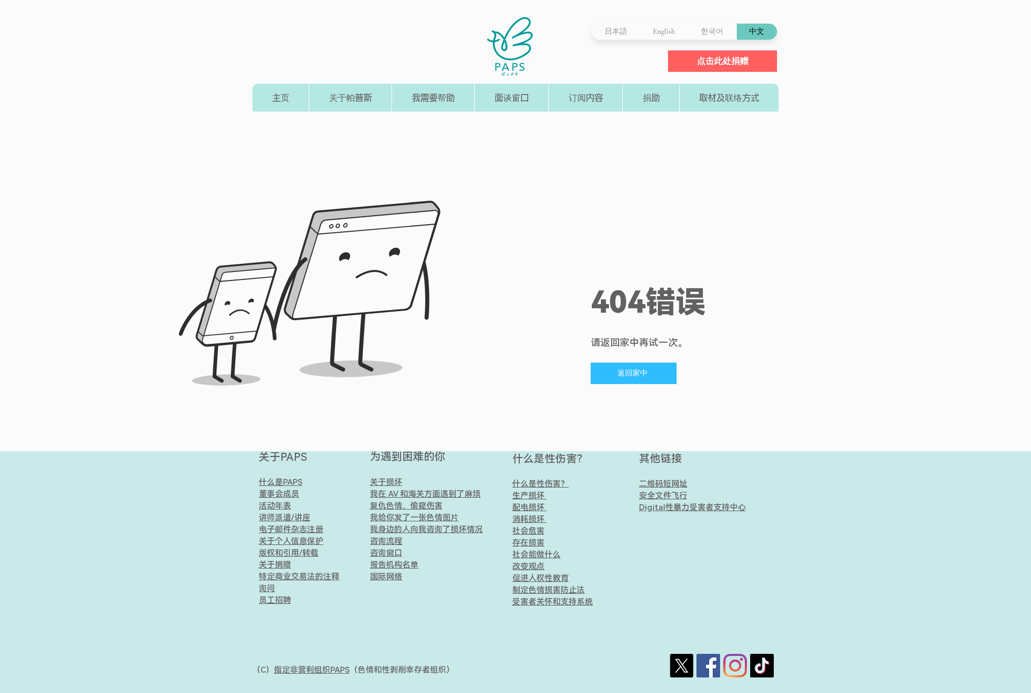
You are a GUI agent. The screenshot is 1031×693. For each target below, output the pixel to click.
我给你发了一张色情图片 (414, 517)
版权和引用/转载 (288, 553)
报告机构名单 (394, 565)
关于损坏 (386, 482)
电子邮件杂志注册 (291, 529)
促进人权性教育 (540, 578)
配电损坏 (528, 507)
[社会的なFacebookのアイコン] (708, 665)
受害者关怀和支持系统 (552, 602)
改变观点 (528, 566)
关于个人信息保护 (291, 541)
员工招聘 (275, 600)
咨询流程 (386, 541)
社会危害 (528, 531)
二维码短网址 (663, 484)
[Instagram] (735, 665)
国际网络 (386, 576)
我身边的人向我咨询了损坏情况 (426, 529)
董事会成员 (279, 494)
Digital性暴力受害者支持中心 (692, 507)
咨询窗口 (386, 553)
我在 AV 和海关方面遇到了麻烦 (425, 494)
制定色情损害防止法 (548, 590)
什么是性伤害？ (549, 458)
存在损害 (528, 543)
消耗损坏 (529, 519)
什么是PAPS (280, 482)
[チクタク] (762, 665)
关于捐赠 (275, 565)
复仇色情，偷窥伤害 (406, 506)
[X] (681, 665)
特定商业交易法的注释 (299, 576)
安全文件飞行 (663, 495)
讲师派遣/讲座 (284, 517)
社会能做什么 (536, 554)
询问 (267, 588)
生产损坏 (529, 495)
